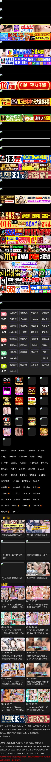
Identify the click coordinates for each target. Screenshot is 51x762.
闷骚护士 (45, 345)
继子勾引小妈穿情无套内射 (12, 556)
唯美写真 (34, 352)
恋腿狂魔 (45, 339)
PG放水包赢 (34, 463)
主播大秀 (31, 469)
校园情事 (24, 365)
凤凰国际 (23, 463)
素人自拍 (45, 319)
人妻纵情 (34, 365)
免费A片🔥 (26, 505)
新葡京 (40, 457)
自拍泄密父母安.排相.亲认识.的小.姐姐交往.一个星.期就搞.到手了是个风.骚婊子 (38, 685)
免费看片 (17, 499)
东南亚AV (45, 326)
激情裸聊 (26, 487)
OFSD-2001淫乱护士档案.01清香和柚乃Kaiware (37, 710)
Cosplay (35, 319)
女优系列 (24, 339)
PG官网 (13, 450)
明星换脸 (24, 345)
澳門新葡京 (26, 481)
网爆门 (45, 352)
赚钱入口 (16, 511)
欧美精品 (34, 313)
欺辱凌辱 (13, 332)
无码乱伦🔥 (5, 493)
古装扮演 (13, 339)
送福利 (32, 457)
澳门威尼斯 (5, 505)
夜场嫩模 (33, 475)
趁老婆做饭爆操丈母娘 (12, 535)
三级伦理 (13, 319)
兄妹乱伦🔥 (37, 505)
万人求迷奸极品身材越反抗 (12, 579)
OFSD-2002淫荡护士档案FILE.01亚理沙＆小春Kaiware (37, 633)
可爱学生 (34, 339)
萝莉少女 (45, 313)
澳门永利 (41, 450)
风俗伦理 (45, 365)
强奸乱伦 (24, 313)
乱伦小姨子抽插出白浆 (37, 577)
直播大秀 (36, 499)
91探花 (24, 332)
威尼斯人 (4, 450)
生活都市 (13, 365)
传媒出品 (13, 358)
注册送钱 (13, 457)
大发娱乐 (15, 481)
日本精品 (24, 319)
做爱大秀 (26, 499)
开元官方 (16, 493)
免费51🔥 (36, 487)
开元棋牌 (22, 450)
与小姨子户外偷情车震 (37, 535)
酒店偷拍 (22, 469)
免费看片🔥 (5, 487)
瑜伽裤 (34, 345)
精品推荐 (13, 313)
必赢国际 (14, 463)
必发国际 (42, 475)
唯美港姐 (34, 326)
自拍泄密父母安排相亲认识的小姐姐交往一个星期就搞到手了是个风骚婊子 (37, 660)
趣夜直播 (23, 475)
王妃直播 (41, 469)
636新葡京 (17, 487)
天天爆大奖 (26, 493)
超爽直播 (4, 469)
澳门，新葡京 (6, 499)
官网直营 (31, 450)
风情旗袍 (13, 345)
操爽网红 (44, 463)
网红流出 (34, 332)
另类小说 (13, 371)
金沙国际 (36, 493)
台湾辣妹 (13, 326)
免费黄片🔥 (5, 511)
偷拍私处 (14, 475)
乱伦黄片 (4, 475)
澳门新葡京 (5, 481)
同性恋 (45, 358)
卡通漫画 (13, 352)
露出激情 (24, 352)
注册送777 (23, 457)
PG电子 (4, 457)
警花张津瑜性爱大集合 (37, 555)
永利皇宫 (36, 481)
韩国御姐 (24, 326)
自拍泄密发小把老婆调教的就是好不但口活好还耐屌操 (12, 658)
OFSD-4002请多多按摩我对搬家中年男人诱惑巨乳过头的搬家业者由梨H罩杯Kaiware (37, 608)
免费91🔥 (16, 505)
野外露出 (45, 332)
